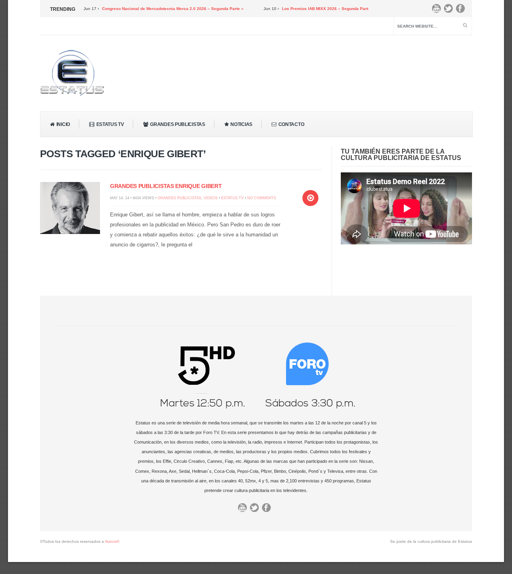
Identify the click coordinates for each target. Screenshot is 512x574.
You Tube (438, 10)
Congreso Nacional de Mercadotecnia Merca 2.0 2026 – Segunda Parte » (161, 8)
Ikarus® (112, 541)
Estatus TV (110, 124)
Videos (211, 198)
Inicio (63, 124)
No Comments (261, 198)
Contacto (291, 124)
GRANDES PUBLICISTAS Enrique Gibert (166, 186)
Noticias (241, 124)
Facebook (462, 10)
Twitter (450, 10)
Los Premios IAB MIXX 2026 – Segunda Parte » (316, 8)
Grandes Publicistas (177, 124)
